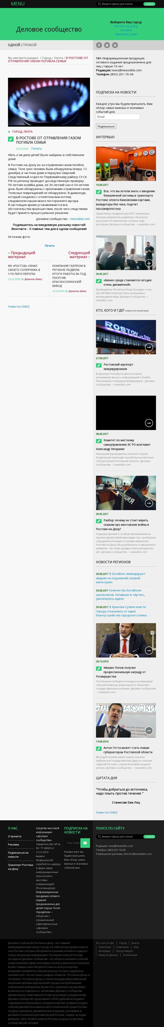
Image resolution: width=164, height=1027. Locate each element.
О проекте (14, 836)
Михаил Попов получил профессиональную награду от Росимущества (121, 672)
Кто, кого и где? (105, 943)
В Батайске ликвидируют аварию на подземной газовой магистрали (120, 578)
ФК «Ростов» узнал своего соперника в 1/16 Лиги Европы (24, 270)
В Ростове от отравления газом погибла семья (48, 140)
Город (46, 58)
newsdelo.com (80, 219)
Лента (58, 58)
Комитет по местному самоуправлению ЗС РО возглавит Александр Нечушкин (123, 444)
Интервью (105, 951)
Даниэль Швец (33, 279)
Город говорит (124, 951)
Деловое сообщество (49, 29)
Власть (136, 943)
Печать (36, 148)
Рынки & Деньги (108, 955)
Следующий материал (79, 255)
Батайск (126, 30)
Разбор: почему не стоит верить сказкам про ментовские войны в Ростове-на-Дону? (122, 524)
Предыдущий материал (21, 255)
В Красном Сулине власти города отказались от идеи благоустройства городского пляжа (121, 611)
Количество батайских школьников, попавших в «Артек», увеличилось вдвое (120, 594)
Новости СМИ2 (19, 306)
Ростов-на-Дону (126, 26)
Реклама (13, 844)
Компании (122, 947)
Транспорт (105, 947)
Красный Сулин (126, 34)
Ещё (136, 947)
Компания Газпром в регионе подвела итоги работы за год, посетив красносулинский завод (69, 276)
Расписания (130, 955)
